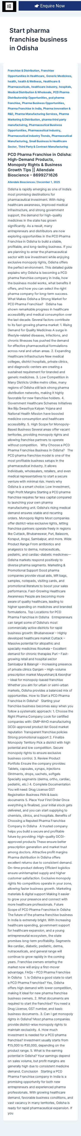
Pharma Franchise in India (24, 108)
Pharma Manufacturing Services (36, 114)
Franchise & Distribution (23, 70)
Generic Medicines (58, 76)
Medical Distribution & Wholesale (29, 92)
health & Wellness (29, 81)
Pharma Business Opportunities (43, 103)
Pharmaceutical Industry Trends (29, 135)
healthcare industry (44, 86)
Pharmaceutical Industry (44, 130)
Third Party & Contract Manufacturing (43, 146)
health (12, 81)
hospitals (65, 86)
